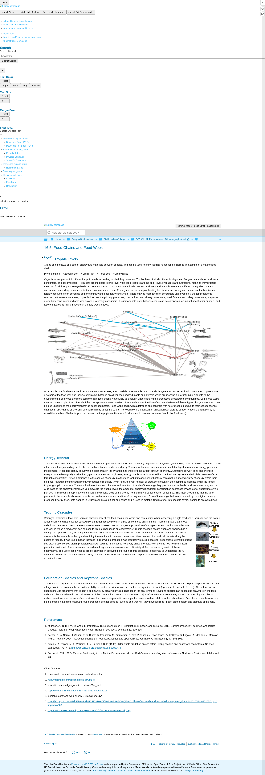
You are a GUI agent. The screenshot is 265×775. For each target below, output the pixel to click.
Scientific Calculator (16, 160)
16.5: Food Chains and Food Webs (59, 734)
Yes (78, 752)
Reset (5, 81)
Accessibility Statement (139, 770)
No (89, 752)
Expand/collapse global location (219, 238)
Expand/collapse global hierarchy (47, 239)
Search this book (8, 51)
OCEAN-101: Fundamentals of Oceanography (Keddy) (162, 239)
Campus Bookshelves (82, 239)
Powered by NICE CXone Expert (87, 764)
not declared (98, 734)
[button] (11, 182)
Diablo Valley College (114, 239)
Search (49, 233)
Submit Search (9, 61)
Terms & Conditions (117, 770)
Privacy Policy (99, 770)
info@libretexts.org (194, 770)
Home (57, 239)
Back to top (49, 743)
